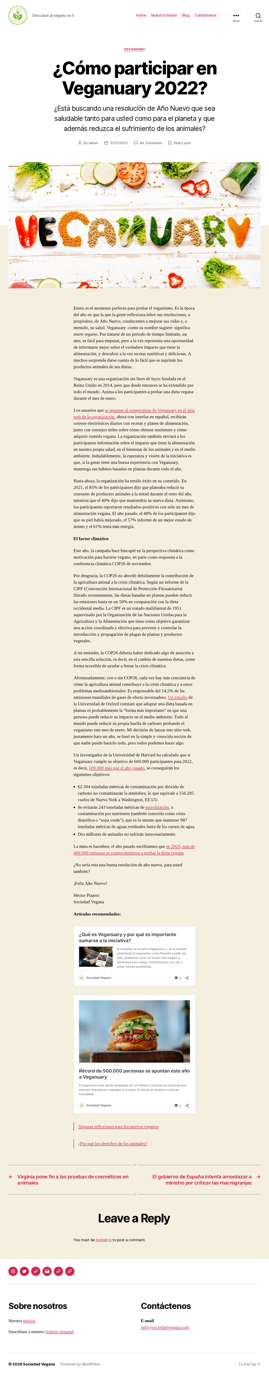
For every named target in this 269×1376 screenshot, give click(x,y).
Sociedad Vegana (39, 1364)
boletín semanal (60, 1332)
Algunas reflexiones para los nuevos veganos (118, 1126)
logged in (104, 1240)
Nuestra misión (164, 15)
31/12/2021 (119, 143)
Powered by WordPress (80, 1364)
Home (141, 15)
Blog (185, 15)
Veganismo (134, 49)
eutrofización (157, 807)
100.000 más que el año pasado (117, 768)
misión (29, 1321)
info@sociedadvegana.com (165, 1327)
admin (93, 143)
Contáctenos (206, 15)
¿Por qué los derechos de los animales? (112, 1143)
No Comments (151, 143)
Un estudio (177, 697)
